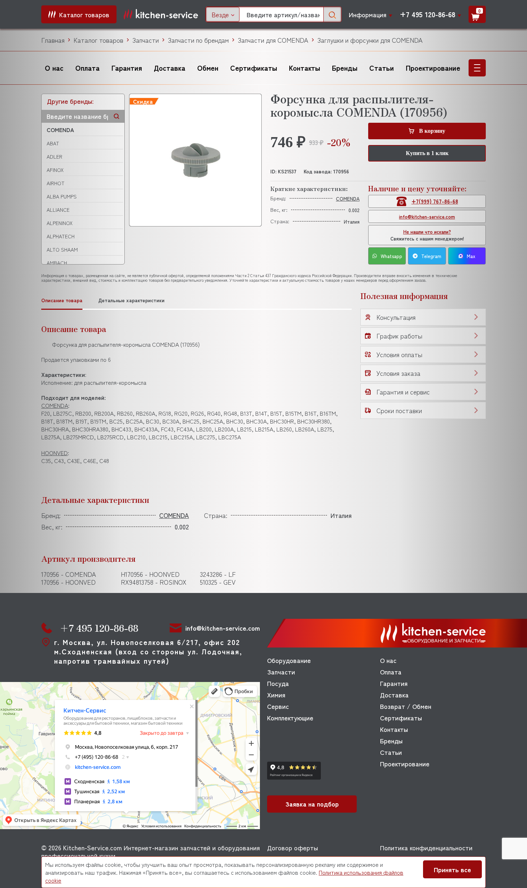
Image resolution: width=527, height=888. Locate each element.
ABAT (53, 143)
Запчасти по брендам (198, 40)
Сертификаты (253, 67)
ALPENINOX (59, 222)
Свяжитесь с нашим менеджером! (427, 235)
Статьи (381, 67)
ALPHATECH (61, 236)
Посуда (278, 683)
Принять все (452, 869)
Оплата (87, 67)
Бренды (344, 67)
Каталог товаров (98, 40)
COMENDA (60, 129)
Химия (276, 694)
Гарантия (126, 67)
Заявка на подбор (312, 803)
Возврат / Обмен (405, 706)
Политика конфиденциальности (426, 847)
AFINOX (55, 169)
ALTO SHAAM (62, 249)
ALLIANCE (58, 209)
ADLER (54, 156)
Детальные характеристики (131, 300)
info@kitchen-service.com (427, 216)
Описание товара (61, 300)
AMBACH (57, 262)
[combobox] (222, 14)
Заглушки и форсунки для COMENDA (370, 40)
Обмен (207, 67)
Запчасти (145, 40)
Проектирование (433, 67)
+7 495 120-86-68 (427, 14)
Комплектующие (290, 717)
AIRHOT (56, 183)
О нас (54, 67)
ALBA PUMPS (62, 196)
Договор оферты (292, 847)
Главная (53, 40)
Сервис (278, 706)
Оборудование (289, 660)
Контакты (304, 67)
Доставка (169, 67)
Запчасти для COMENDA (273, 40)
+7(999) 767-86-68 (435, 201)
